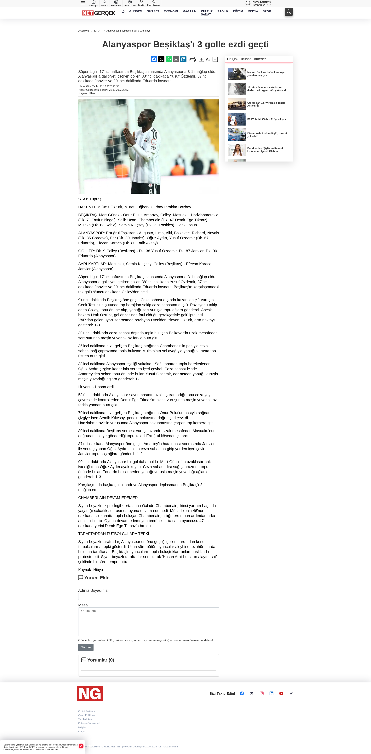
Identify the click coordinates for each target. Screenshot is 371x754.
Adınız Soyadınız (93, 590)
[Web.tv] (291, 694)
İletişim (82, 727)
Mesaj (83, 605)
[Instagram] (261, 694)
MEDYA (253, 11)
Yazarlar (104, 5)
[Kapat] (81, 746)
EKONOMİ (171, 11)
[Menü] (83, 2)
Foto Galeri (116, 5)
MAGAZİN (189, 11)
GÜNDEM (135, 11)
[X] (252, 694)
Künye (81, 731)
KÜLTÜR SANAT (207, 13)
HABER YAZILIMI (87, 746)
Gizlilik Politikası (86, 711)
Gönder (86, 647)
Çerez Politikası (86, 715)
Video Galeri (130, 5)
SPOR (267, 11)
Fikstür (141, 5)
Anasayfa (93, 5)
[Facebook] (242, 694)
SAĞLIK (222, 11)
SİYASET (153, 11)
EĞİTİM (238, 11)
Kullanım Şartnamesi (89, 723)
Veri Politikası (85, 719)
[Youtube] (281, 694)
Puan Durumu (153, 5)
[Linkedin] (271, 694)
